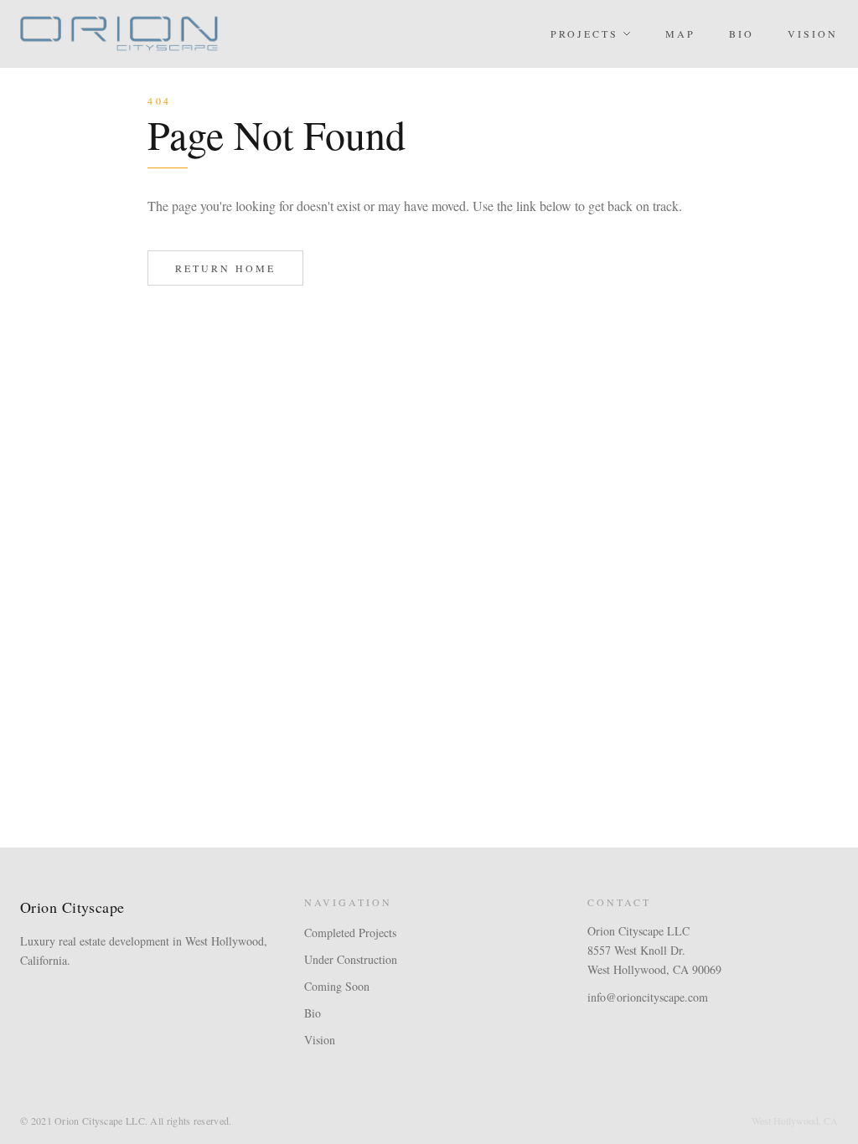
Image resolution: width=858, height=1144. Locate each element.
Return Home (225, 268)
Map (680, 33)
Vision (813, 33)
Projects (584, 33)
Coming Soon (337, 986)
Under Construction (350, 959)
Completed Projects (350, 932)
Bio (741, 33)
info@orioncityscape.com (647, 997)
